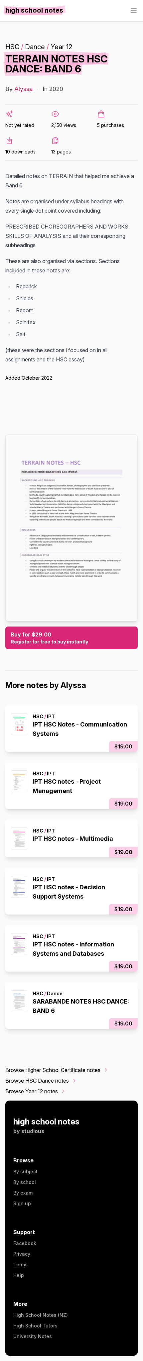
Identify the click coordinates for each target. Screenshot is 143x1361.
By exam (23, 1193)
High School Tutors (35, 1325)
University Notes (32, 1336)
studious (32, 1131)
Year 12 (61, 47)
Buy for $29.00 (49, 637)
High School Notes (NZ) (40, 1315)
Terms (20, 1264)
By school (24, 1182)
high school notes (46, 1121)
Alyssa (23, 88)
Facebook (24, 1243)
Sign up (22, 1203)
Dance (35, 47)
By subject (25, 1171)
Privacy (21, 1254)
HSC (12, 47)
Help (18, 1275)
